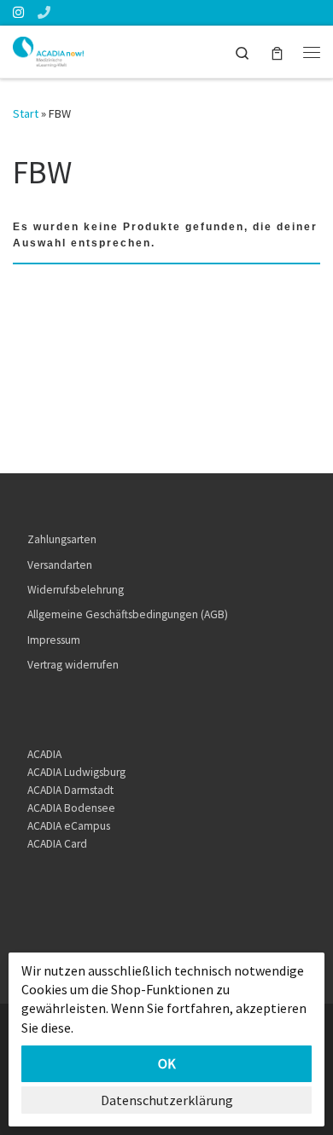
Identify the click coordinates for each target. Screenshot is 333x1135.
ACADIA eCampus (68, 826)
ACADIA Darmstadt (70, 790)
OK (167, 1063)
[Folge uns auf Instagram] (18, 12)
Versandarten (59, 565)
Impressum (53, 640)
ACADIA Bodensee (71, 808)
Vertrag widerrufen (73, 664)
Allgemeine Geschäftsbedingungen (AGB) (127, 614)
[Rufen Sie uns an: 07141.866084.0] (44, 12)
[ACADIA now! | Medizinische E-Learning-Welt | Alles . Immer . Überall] (48, 49)
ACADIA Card (57, 844)
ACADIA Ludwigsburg (76, 772)
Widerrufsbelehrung (75, 589)
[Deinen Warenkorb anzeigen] (277, 52)
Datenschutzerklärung (167, 1100)
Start (25, 113)
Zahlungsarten (61, 539)
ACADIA (44, 754)
